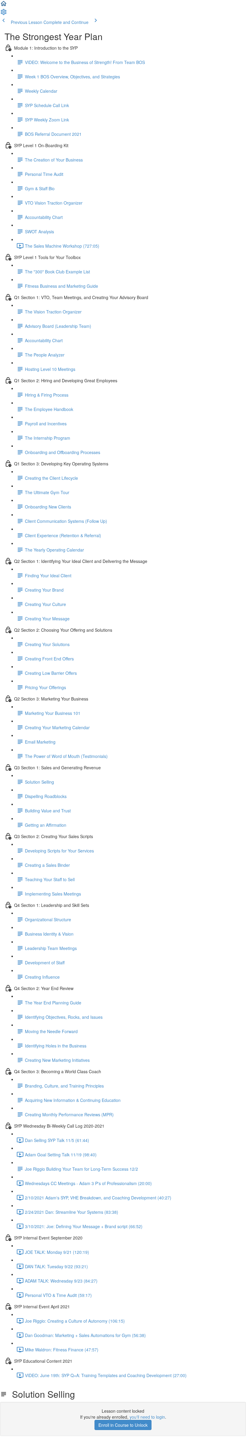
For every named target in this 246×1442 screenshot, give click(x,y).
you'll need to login (147, 1417)
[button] (3, 5)
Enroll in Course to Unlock (123, 1425)
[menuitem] (3, 14)
